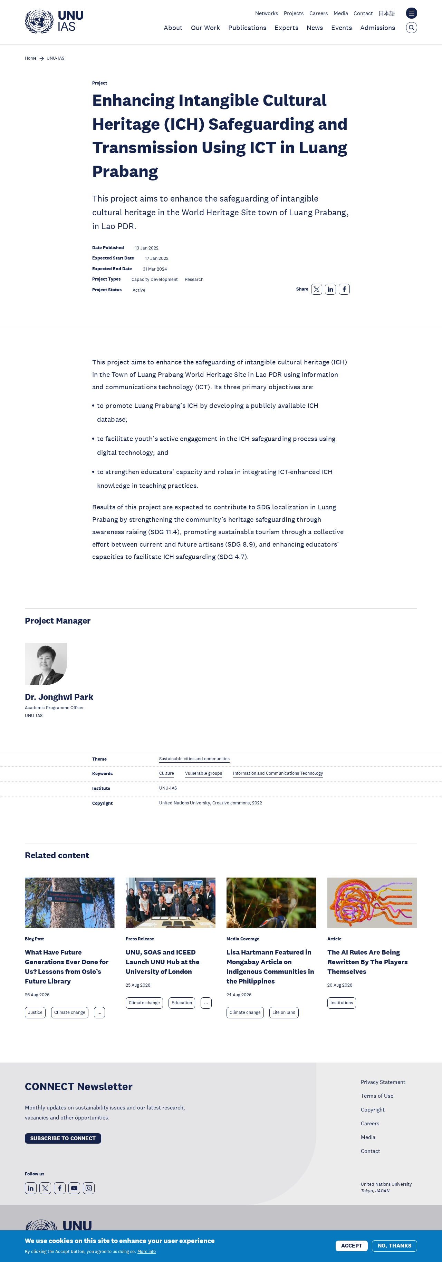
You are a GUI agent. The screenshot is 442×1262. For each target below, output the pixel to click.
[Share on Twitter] (316, 289)
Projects (294, 13)
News (315, 27)
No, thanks (394, 1245)
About (173, 27)
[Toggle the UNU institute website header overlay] (411, 13)
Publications (247, 27)
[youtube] (74, 1188)
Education (182, 1003)
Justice (35, 1012)
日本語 (386, 13)
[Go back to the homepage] (54, 31)
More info (146, 1251)
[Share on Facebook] (344, 289)
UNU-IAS (55, 58)
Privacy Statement (383, 1081)
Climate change (69, 1012)
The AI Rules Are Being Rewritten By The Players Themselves (367, 962)
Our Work (205, 27)
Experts (286, 27)
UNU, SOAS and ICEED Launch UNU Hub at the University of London (163, 962)
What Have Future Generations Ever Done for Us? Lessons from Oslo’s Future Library (66, 966)
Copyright (373, 1109)
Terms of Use (377, 1095)
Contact (363, 13)
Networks (266, 13)
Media (341, 13)
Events (341, 27)
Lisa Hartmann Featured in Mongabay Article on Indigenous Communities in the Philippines (270, 966)
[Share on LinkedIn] (330, 289)
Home (31, 58)
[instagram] (89, 1188)
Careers (318, 13)
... (99, 1012)
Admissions (377, 27)
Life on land (284, 1012)
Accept (351, 1245)
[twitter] (45, 1188)
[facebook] (60, 1188)
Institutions (341, 1003)
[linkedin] (31, 1188)
